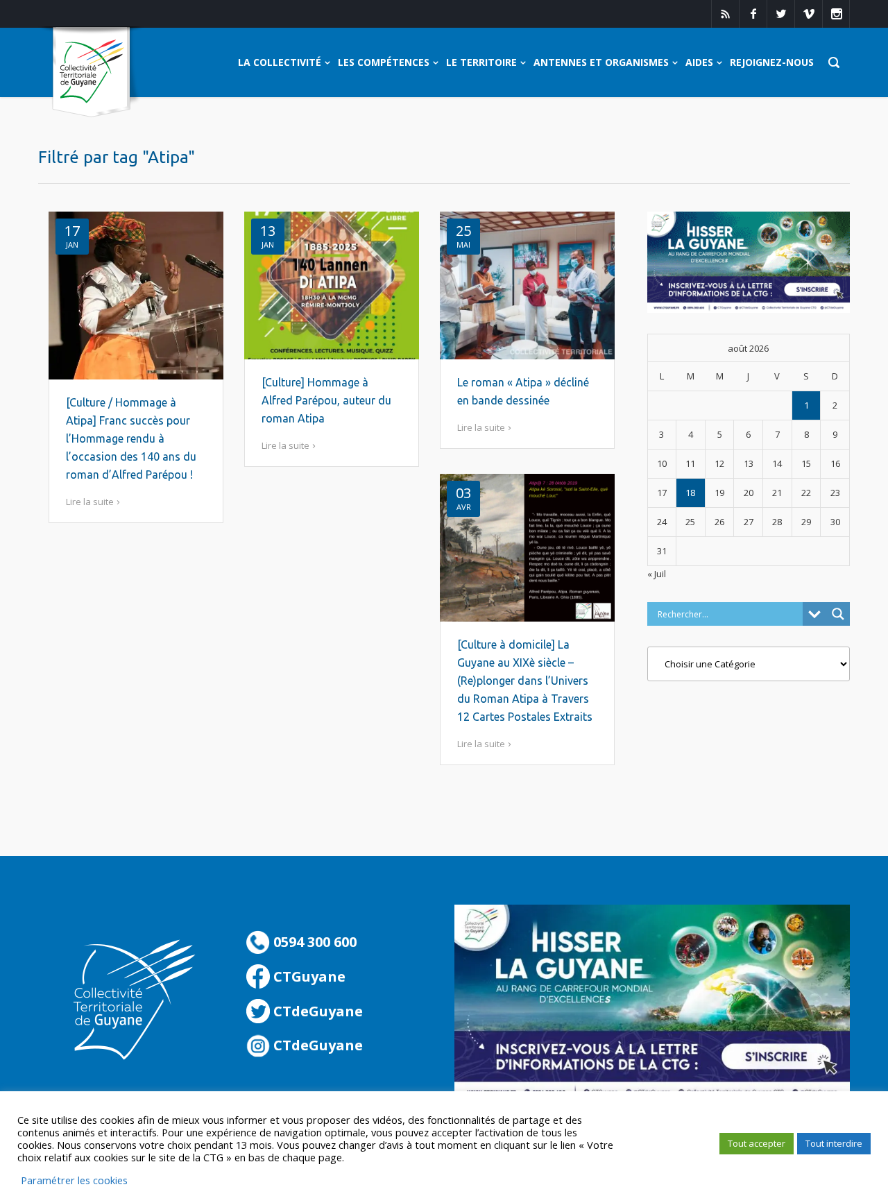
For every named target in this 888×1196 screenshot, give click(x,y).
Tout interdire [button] (833, 1143)
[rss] (725, 14)
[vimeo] (808, 14)
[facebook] (753, 14)
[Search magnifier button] (838, 614)
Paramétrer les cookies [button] (74, 1180)
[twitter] (780, 14)
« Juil (656, 573)
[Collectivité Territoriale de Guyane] (91, 72)
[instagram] (836, 14)
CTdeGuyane (316, 1011)
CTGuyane (307, 976)
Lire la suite (90, 501)
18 (690, 492)
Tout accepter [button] (756, 1143)
